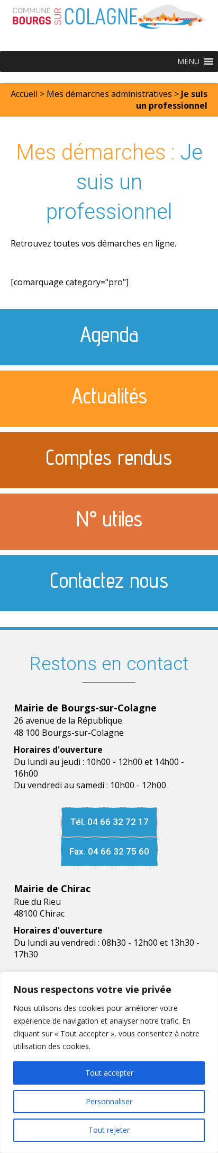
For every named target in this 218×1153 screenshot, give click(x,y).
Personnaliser (109, 1101)
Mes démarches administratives (109, 94)
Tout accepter (109, 1073)
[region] (109, 1062)
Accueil (24, 94)
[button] (188, 61)
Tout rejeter (109, 1130)
